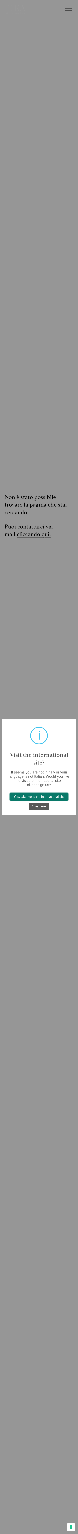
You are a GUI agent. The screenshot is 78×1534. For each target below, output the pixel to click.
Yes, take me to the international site (39, 796)
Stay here (39, 806)
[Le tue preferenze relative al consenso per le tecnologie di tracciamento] (71, 1527)
